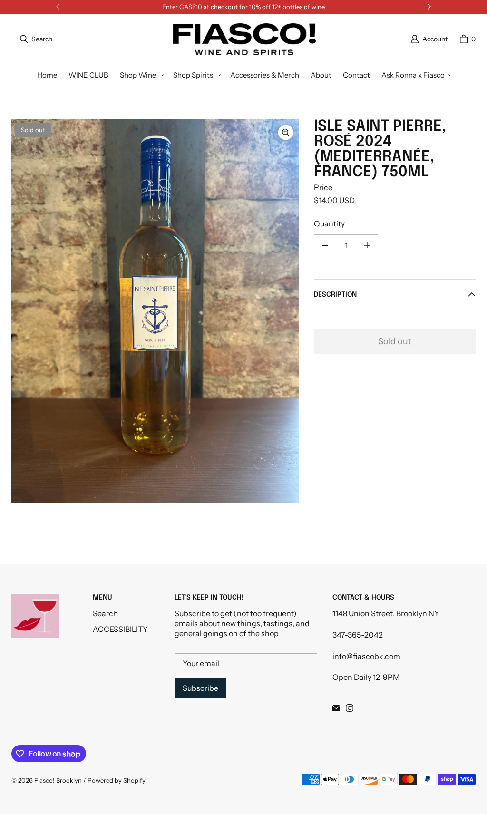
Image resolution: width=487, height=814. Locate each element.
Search (105, 613)
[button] (140, 75)
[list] (155, 311)
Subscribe (200, 688)
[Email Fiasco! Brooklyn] (336, 708)
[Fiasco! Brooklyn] (244, 39)
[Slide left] (58, 6)
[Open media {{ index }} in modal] (155, 311)
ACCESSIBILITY (120, 629)
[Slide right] (429, 6)
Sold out (394, 341)
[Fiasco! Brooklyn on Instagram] (349, 708)
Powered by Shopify (117, 780)
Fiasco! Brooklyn (58, 780)
